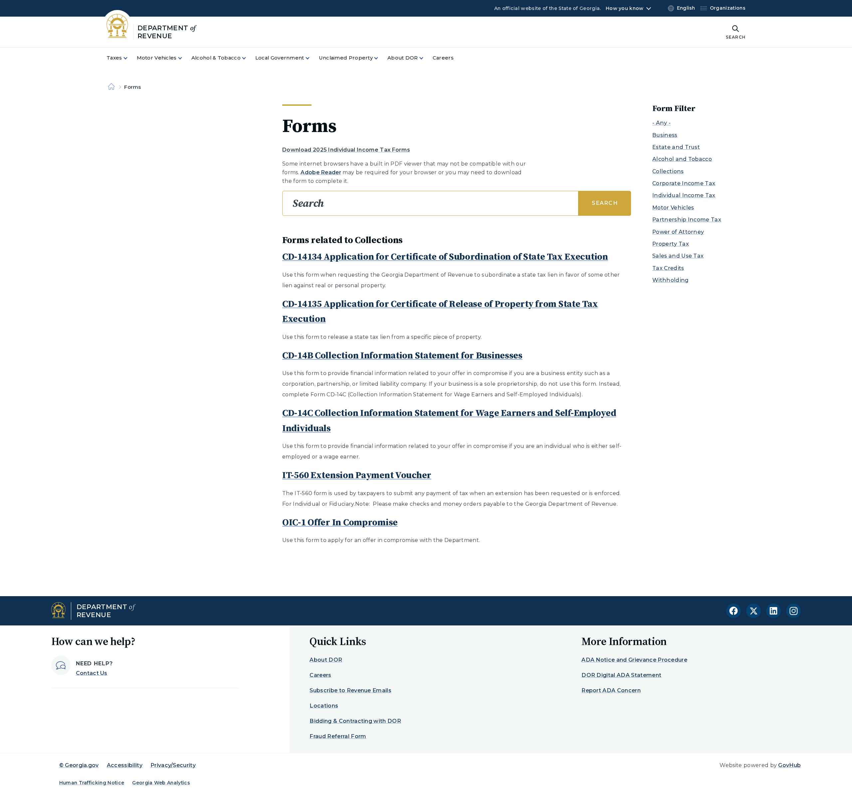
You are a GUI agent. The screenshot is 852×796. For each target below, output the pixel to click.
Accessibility (124, 765)
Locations (324, 706)
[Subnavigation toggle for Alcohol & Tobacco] (248, 58)
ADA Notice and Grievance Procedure (634, 660)
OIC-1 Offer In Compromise (340, 522)
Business (665, 135)
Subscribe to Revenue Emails (350, 690)
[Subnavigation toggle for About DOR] (425, 58)
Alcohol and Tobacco (682, 159)
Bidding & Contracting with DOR (355, 721)
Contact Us (91, 673)
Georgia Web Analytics (161, 783)
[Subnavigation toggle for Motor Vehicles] (184, 58)
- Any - (661, 123)
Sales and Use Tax (678, 256)
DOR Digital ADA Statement (621, 675)
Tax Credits (668, 268)
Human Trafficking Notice (91, 783)
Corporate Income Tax (683, 183)
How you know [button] (624, 8)
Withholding (670, 280)
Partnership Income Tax (686, 219)
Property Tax (670, 244)
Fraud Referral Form (338, 736)
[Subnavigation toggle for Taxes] (129, 58)
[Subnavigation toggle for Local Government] (311, 58)
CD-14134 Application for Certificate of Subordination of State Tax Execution (445, 256)
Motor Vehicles (673, 207)
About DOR (326, 660)
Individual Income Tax (684, 195)
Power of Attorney (678, 232)
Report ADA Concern (611, 690)
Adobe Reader (321, 172)
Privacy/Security (173, 765)
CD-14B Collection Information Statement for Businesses (402, 355)
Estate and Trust (676, 147)
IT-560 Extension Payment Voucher (356, 474)
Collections (668, 171)
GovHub (789, 765)
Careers (320, 675)
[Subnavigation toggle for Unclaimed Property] (380, 58)
